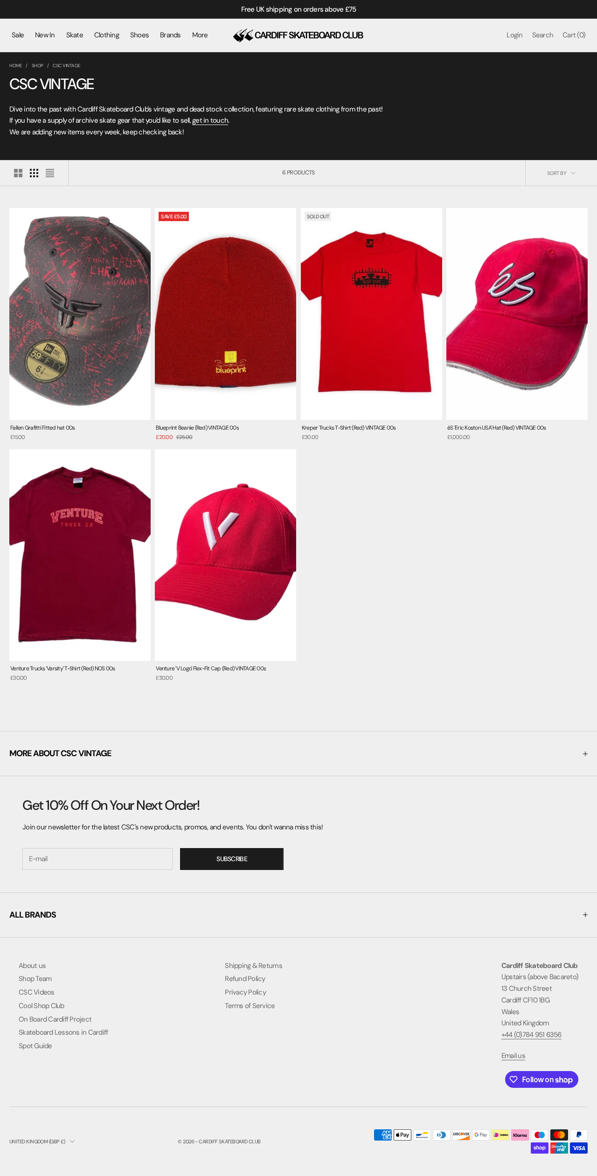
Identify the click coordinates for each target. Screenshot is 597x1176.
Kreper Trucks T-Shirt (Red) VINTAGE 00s (349, 427)
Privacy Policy (245, 992)
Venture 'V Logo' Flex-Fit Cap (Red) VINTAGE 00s (211, 668)
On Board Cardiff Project (55, 1019)
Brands (170, 35)
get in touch (210, 120)
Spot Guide (35, 1046)
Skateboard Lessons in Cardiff (63, 1032)
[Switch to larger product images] (18, 173)
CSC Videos (37, 992)
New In (45, 35)
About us (32, 965)
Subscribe (231, 859)
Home (15, 66)
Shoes (139, 35)
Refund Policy (245, 978)
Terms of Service (250, 1005)
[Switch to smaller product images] (34, 173)
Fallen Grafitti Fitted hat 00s (42, 427)
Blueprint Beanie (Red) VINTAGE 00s (197, 427)
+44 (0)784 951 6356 (531, 1034)
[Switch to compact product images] (50, 173)
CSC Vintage (67, 66)
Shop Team (35, 978)
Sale (18, 35)
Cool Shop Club (41, 1005)
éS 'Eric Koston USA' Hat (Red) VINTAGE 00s (496, 427)
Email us (513, 1055)
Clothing (106, 35)
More (200, 35)
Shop (37, 66)
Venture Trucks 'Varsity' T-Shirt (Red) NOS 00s (62, 668)
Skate (74, 35)
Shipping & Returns (253, 965)
